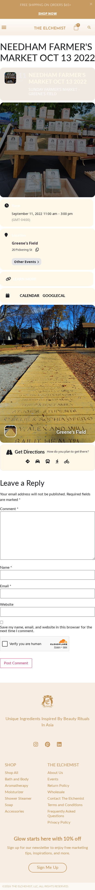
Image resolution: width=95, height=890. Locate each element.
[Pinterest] (47, 744)
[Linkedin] (59, 744)
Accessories (14, 811)
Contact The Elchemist (66, 798)
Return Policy (58, 785)
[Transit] (47, 461)
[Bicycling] (67, 461)
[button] (4, 27)
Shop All (11, 773)
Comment (9, 509)
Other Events (25, 262)
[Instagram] (35, 744)
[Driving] (37, 461)
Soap (9, 805)
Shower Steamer (18, 798)
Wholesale (56, 792)
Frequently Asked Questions (61, 814)
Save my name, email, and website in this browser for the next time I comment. (46, 629)
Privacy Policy (59, 822)
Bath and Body (17, 779)
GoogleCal (54, 296)
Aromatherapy (16, 785)
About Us (55, 773)
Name (6, 567)
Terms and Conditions (65, 805)
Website (6, 604)
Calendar (29, 296)
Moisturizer (14, 792)
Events (53, 779)
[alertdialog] (47, 9)
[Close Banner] (91, 4)
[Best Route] (27, 461)
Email (5, 586)
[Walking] (57, 461)
